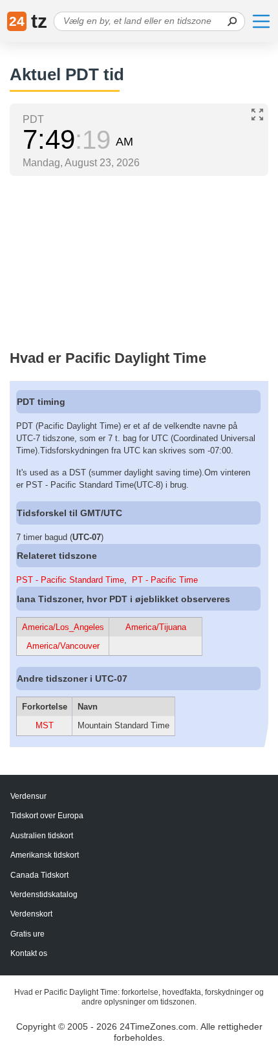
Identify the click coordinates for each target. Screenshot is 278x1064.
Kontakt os (28, 953)
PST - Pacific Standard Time (70, 580)
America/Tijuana (155, 627)
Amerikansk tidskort (44, 855)
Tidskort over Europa (46, 815)
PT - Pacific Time (165, 580)
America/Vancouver (63, 646)
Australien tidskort (41, 835)
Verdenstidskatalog (44, 894)
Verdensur (28, 796)
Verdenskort (31, 913)
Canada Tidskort (39, 875)
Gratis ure (27, 934)
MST (45, 725)
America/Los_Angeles (63, 627)
